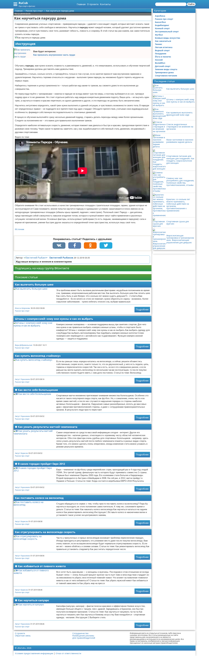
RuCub (23, 3)
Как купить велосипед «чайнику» (38, 355)
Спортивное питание (166, 75)
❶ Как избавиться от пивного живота (40, 566)
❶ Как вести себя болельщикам (36, 390)
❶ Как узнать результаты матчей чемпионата (46, 427)
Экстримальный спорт (167, 31)
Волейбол (160, 63)
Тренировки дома (164, 72)
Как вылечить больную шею (34, 284)
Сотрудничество (80, 633)
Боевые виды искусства (167, 38)
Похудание (160, 53)
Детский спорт (162, 66)
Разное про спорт (22, 311)
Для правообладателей (83, 638)
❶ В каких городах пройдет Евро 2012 (40, 463)
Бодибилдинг (162, 25)
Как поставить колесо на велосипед (39, 498)
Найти (191, 4)
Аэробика (160, 16)
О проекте (93, 4)
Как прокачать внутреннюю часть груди (54, 55)
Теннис (158, 44)
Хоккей (159, 59)
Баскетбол (160, 22)
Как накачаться (163, 41)
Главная (81, 4)
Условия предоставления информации (34, 653)
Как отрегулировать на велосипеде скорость (45, 532)
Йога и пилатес (163, 56)
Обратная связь (23, 636)
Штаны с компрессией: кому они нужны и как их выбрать (54, 318)
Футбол (159, 34)
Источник (19, 229)
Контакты (105, 4)
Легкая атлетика (163, 47)
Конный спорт (162, 28)
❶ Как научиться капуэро (32, 600)
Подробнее (142, 309)
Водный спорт (162, 50)
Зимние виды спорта (166, 69)
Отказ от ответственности (68, 653)
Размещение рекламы (83, 636)
